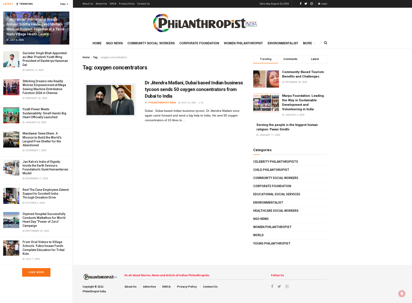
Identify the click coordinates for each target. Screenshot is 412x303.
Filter (63, 4)
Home (96, 43)
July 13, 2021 (188, 102)
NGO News (114, 43)
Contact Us (143, 4)
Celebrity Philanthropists (275, 161)
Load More (36, 272)
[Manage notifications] (401, 293)
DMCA (113, 4)
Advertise (101, 4)
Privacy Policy (127, 4)
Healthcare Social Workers (275, 210)
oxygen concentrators (114, 57)
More (307, 43)
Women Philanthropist (243, 43)
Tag (95, 57)
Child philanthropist (271, 170)
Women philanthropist (272, 227)
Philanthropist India (162, 102)
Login (323, 4)
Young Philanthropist (272, 243)
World (258, 235)
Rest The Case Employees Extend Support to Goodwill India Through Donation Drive (46, 193)
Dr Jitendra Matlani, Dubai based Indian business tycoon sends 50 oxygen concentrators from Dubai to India (194, 89)
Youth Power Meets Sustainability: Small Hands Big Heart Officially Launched (44, 113)
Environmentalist (283, 43)
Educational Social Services (276, 194)
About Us (88, 4)
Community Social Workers (151, 43)
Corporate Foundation (199, 43)
